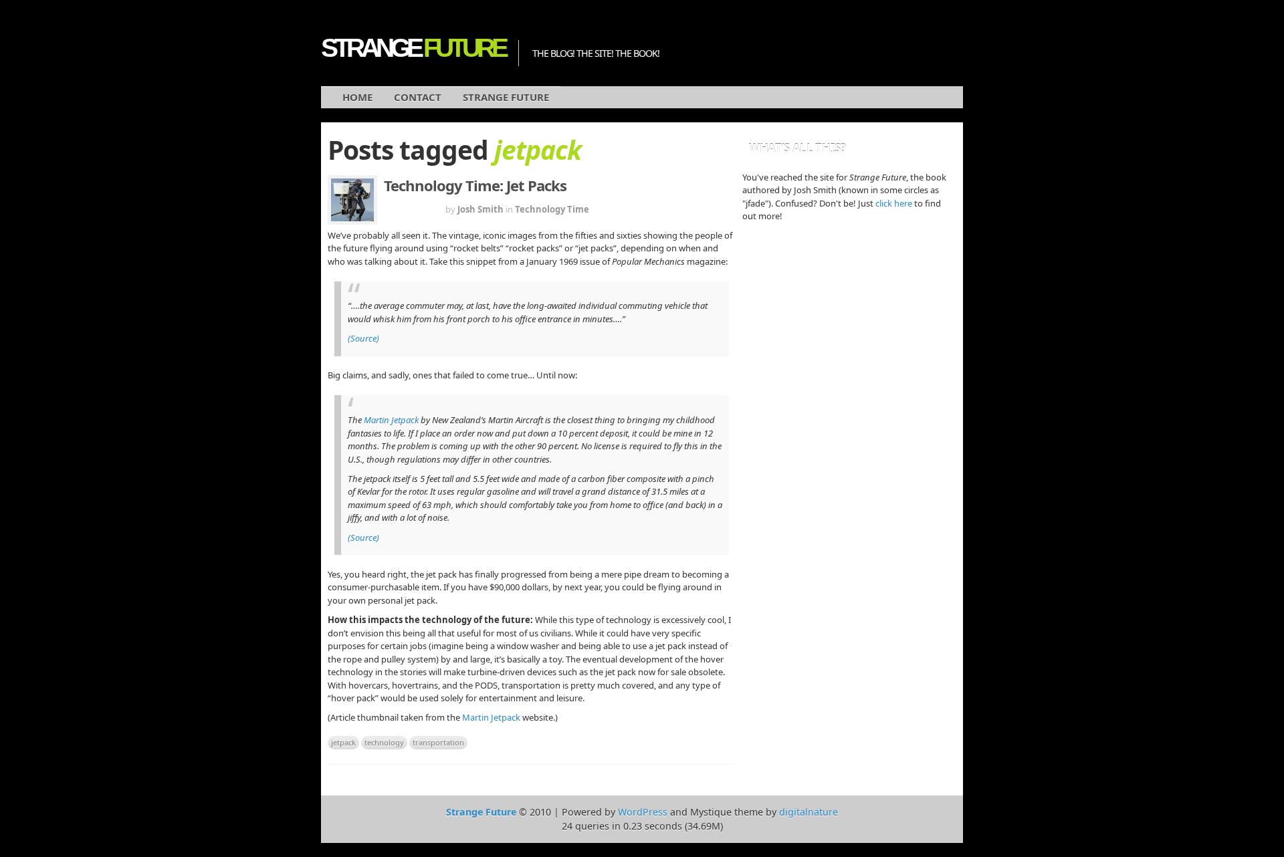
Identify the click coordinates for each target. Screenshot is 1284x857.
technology (384, 742)
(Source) (363, 338)
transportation (438, 742)
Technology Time (552, 209)
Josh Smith (480, 209)
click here (893, 203)
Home (357, 97)
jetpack (343, 742)
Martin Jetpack (391, 420)
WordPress (642, 812)
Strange (413, 47)
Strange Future (506, 97)
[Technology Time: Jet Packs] (352, 200)
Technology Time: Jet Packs (475, 185)
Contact (417, 97)
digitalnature (808, 812)
